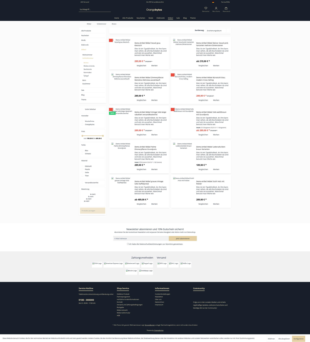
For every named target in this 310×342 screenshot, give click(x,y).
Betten (86, 63)
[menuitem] (95, 9)
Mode (83, 40)
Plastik (87, 169)
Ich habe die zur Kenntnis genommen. (156, 244)
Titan (87, 176)
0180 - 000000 (86, 300)
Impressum (159, 305)
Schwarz (88, 154)
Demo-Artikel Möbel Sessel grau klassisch (147, 44)
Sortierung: (199, 30)
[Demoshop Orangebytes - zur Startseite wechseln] (154, 10)
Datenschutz (159, 302)
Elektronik (85, 45)
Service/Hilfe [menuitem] (225, 2)
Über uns (158, 299)
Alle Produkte (86, 31)
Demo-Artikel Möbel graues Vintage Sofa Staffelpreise (149, 182)
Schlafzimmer (87, 58)
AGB (118, 315)
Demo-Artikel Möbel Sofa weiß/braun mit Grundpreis (211, 113)
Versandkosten (150, 325)
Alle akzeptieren (284, 339)
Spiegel (86, 76)
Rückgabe (120, 307)
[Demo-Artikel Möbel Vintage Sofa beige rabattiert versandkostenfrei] (122, 122)
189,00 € (90, 138)
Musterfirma (89, 121)
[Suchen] (108, 9)
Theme (83, 99)
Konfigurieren (299, 339)
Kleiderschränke (89, 66)
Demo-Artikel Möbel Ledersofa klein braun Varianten (210, 148)
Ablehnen (271, 339)
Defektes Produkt (123, 294)
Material (84, 161)
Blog (82, 95)
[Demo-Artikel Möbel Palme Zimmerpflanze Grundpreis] (122, 157)
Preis (83, 131)
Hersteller (84, 116)
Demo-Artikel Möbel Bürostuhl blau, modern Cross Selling (210, 78)
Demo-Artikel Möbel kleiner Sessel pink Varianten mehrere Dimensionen (212, 44)
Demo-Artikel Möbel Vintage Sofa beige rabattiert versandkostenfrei (150, 113)
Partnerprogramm (123, 297)
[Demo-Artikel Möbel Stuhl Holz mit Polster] (183, 191)
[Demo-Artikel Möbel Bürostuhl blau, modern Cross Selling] (183, 87)
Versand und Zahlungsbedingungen (130, 305)
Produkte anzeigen (88, 211)
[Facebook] (194, 295)
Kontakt (120, 302)
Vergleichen (141, 65)
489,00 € (99, 138)
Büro (84, 80)
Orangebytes (89, 124)
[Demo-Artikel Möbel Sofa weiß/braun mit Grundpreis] (183, 122)
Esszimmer (86, 84)
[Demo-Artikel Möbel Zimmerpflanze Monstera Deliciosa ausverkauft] (122, 87)
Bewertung (85, 189)
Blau (86, 150)
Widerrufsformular (123, 313)
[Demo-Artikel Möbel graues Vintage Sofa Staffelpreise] (122, 191)
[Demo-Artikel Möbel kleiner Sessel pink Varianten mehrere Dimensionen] (183, 53)
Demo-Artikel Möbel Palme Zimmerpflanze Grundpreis (146, 148)
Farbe (83, 145)
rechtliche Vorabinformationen (128, 299)
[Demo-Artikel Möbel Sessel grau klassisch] (122, 53)
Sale (82, 90)
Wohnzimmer (87, 55)
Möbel (83, 49)
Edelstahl (88, 166)
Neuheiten (85, 35)
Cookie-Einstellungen (162, 294)
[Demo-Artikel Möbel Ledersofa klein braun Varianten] (183, 157)
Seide (87, 172)
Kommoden (87, 72)
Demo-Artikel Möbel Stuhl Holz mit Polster (210, 182)
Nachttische (88, 69)
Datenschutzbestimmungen (151, 244)
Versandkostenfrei (91, 183)
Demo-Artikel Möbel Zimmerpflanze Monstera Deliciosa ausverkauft (149, 78)
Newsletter (159, 297)
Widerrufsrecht (122, 310)
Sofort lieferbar (90, 109)
